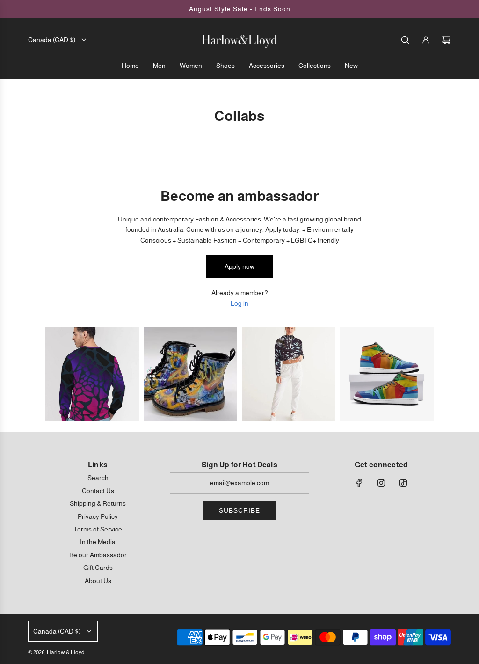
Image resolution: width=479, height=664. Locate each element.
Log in (239, 303)
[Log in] (425, 40)
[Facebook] (359, 482)
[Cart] (446, 40)
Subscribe (239, 510)
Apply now (239, 266)
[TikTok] (403, 482)
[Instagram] (381, 482)
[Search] (405, 40)
